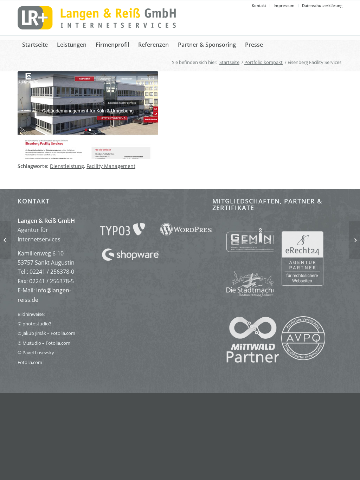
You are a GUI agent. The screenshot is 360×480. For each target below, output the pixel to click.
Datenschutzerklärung (322, 5)
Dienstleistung (67, 166)
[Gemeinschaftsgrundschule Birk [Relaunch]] (5, 240)
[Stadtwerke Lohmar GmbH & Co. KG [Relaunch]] (354, 240)
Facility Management (110, 166)
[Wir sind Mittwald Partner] (245, 361)
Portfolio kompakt (263, 62)
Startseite (229, 62)
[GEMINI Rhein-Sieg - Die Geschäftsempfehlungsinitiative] (243, 241)
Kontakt (259, 5)
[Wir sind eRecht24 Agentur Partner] (311, 258)
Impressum (284, 5)
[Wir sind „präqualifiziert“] (303, 358)
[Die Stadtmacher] (243, 282)
